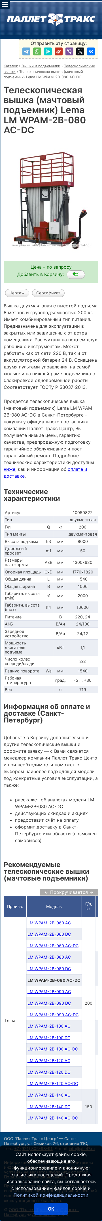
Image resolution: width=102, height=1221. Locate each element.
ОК (51, 1209)
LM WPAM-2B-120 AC (48, 1060)
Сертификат (48, 292)
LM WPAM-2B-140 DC (48, 1106)
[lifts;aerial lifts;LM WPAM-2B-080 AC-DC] (76, 274)
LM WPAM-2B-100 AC (48, 1026)
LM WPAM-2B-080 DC (49, 968)
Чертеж (17, 292)
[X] (80, 51)
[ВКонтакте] (91, 51)
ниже (9, 469)
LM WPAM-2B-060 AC (49, 922)
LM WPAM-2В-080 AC (49, 957)
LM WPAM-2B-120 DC (48, 1072)
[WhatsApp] (37, 51)
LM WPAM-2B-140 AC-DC (52, 1118)
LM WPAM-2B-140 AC (48, 1095)
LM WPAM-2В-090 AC (49, 991)
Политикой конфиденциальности (51, 1195)
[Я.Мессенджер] (48, 51)
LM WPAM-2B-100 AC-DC (52, 1049)
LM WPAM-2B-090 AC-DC (52, 1014)
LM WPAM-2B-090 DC (49, 1003)
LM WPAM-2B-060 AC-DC (52, 945)
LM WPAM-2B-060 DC (49, 934)
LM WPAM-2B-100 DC (48, 1037)
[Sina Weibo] (58, 51)
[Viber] (69, 51)
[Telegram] (26, 51)
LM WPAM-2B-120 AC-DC (52, 1083)
